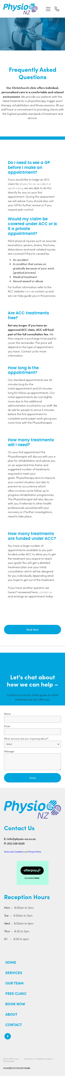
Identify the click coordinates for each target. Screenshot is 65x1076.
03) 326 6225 (16, 843)
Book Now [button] (32, 629)
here (28, 291)
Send (32, 778)
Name (7, 714)
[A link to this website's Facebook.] (7, 1036)
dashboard (29, 1058)
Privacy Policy (34, 852)
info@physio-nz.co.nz (21, 839)
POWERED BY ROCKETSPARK (16, 1068)
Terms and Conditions (14, 852)
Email (7, 726)
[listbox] (32, 744)
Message (9, 751)
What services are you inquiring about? (26, 738)
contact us (45, 592)
